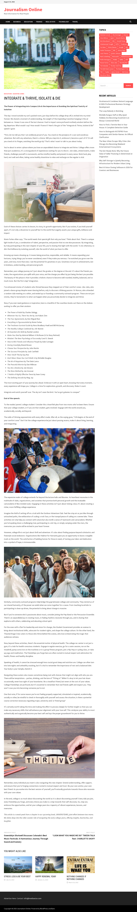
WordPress (44, 909)
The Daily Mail (123, 63)
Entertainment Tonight (106, 44)
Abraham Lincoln (105, 35)
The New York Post (115, 66)
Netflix (121, 60)
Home (8, 22)
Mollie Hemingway (105, 60)
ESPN (117, 44)
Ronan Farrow (104, 63)
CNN (113, 41)
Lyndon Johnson (116, 53)
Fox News (103, 47)
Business (17, 22)
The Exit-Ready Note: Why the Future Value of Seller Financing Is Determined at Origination (115, 154)
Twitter (107, 72)
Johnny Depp (121, 50)
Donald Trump (121, 41)
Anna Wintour (104, 38)
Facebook (124, 44)
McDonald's (115, 56)
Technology (64, 22)
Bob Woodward (105, 41)
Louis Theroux (104, 53)
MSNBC (115, 60)
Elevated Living (18, 94)
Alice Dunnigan (116, 35)
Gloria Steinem (112, 47)
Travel (75, 22)
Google (121, 47)
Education (28, 22)
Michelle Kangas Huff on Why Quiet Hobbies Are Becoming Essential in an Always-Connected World (114, 118)
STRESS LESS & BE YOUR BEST (17, 876)
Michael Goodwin (126, 56)
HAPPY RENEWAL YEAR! (45, 876)
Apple (112, 38)
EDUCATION (8, 94)
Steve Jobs (114, 63)
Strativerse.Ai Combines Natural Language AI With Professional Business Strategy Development (116, 104)
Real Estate (50, 22)
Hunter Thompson (105, 50)
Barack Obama (120, 38)
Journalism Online (23, 9)
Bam (53, 909)
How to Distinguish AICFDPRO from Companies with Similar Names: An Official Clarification (116, 134)
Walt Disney (125, 72)
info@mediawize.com (32, 898)
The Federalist (104, 66)
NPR (127, 60)
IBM (114, 50)
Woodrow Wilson (105, 75)
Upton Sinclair (115, 72)
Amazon (125, 35)
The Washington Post (122, 69)
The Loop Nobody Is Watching (111, 111)
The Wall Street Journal (107, 69)
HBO (127, 47)
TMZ (101, 72)
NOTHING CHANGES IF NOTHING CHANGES (76, 877)
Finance (39, 22)
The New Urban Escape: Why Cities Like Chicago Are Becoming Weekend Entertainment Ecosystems (114, 144)
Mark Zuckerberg (105, 56)
